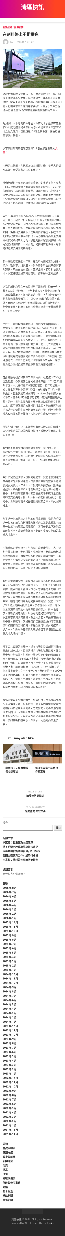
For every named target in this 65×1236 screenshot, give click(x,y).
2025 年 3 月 (10, 961)
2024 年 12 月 (10, 974)
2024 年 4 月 (10, 1008)
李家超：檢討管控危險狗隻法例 (20, 859)
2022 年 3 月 (10, 1116)
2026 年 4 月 (10, 905)
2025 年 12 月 (10, 922)
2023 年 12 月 (10, 1026)
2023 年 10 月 (10, 1034)
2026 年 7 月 (10, 892)
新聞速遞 (7, 27)
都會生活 (8, 1191)
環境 (5, 1174)
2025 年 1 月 (10, 969)
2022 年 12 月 (10, 1078)
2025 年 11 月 (10, 926)
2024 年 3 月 (10, 1013)
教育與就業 (9, 1156)
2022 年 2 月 (10, 1121)
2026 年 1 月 (10, 918)
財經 (5, 1187)
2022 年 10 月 (10, 1086)
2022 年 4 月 (10, 1112)
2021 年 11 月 (10, 1134)
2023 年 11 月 (10, 1030)
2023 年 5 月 (10, 1056)
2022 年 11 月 (10, 1082)
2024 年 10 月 (10, 982)
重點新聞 (8, 1195)
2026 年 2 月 (10, 913)
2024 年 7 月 (10, 995)
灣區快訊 (32, 7)
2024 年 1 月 (10, 1021)
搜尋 (5, 822)
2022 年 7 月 (10, 1099)
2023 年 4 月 (10, 1060)
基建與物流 (9, 1148)
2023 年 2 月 (10, 1069)
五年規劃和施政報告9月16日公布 (21, 851)
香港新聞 (18, 27)
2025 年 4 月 (10, 957)
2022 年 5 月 (10, 1108)
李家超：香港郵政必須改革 (18, 842)
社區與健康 (9, 1178)
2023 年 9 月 (10, 1039)
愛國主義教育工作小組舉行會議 (20, 855)
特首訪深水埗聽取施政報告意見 (20, 846)
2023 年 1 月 (10, 1073)
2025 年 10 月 (10, 931)
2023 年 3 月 (10, 1065)
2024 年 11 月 (10, 978)
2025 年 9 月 (10, 935)
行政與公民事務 (11, 1182)
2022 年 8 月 (10, 1095)
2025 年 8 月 (10, 939)
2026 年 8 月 (10, 887)
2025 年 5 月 (10, 952)
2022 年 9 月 (10, 1090)
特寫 (5, 1169)
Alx (52, 1223)
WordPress (31, 1223)
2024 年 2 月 (10, 1017)
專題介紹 (8, 1152)
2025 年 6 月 (10, 948)
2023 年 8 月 (10, 1043)
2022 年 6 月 (10, 1103)
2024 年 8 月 (10, 991)
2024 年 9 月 (10, 987)
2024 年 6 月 (10, 1000)
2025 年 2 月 (10, 965)
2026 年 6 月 (10, 896)
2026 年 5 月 (10, 900)
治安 (5, 1165)
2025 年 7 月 (10, 944)
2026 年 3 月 (10, 909)
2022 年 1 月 (10, 1125)
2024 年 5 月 (10, 1004)
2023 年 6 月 (10, 1052)
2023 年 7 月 (10, 1047)
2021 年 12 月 (10, 1129)
